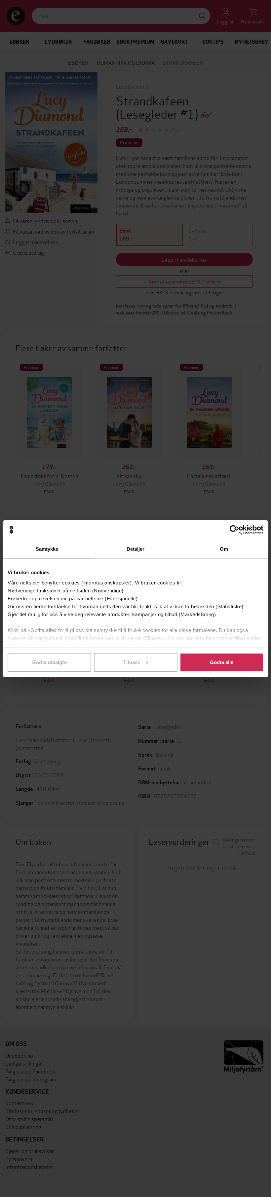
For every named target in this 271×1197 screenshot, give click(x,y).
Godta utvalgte (49, 662)
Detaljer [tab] (136, 549)
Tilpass (131, 662)
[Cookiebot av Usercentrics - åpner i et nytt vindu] (234, 530)
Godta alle (222, 662)
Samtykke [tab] (47, 549)
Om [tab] (224, 549)
